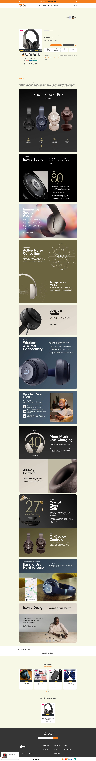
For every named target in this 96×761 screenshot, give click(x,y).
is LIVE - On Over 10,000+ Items (50, 1)
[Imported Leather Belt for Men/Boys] (26, 675)
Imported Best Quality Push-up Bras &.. (40, 685)
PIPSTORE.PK (70, 683)
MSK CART (55, 683)
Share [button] (46, 59)
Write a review (74, 649)
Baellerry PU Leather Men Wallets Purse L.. (55, 685)
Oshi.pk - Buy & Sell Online (25, 759)
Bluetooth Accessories (53, 40)
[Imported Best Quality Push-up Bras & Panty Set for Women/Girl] (40, 675)
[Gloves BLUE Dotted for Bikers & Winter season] (70, 675)
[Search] (71, 5)
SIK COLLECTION (26, 683)
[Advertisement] (42, 18)
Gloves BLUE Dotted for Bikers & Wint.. (70, 685)
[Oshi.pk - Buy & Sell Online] (22, 5)
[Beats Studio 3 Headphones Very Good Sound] (48, 709)
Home (20, 10)
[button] (19, 1)
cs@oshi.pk (69, 749)
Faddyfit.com (73, 30)
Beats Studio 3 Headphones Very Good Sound (48, 719)
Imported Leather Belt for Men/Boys (26, 685)
